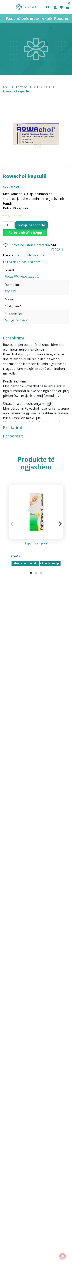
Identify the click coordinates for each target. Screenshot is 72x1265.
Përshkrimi (13, 338)
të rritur (39, 255)
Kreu (6, 87)
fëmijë (9, 320)
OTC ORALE (42, 87)
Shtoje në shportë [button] (25, 563)
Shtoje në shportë (31, 225)
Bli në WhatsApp (50, 563)
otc (29, 255)
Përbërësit (13, 436)
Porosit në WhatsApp (25, 232)
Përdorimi (12, 427)
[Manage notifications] (62, 1256)
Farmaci (22, 87)
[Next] (59, 523)
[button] (7, 7)
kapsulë (10, 291)
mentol (20, 255)
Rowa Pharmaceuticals (22, 276)
